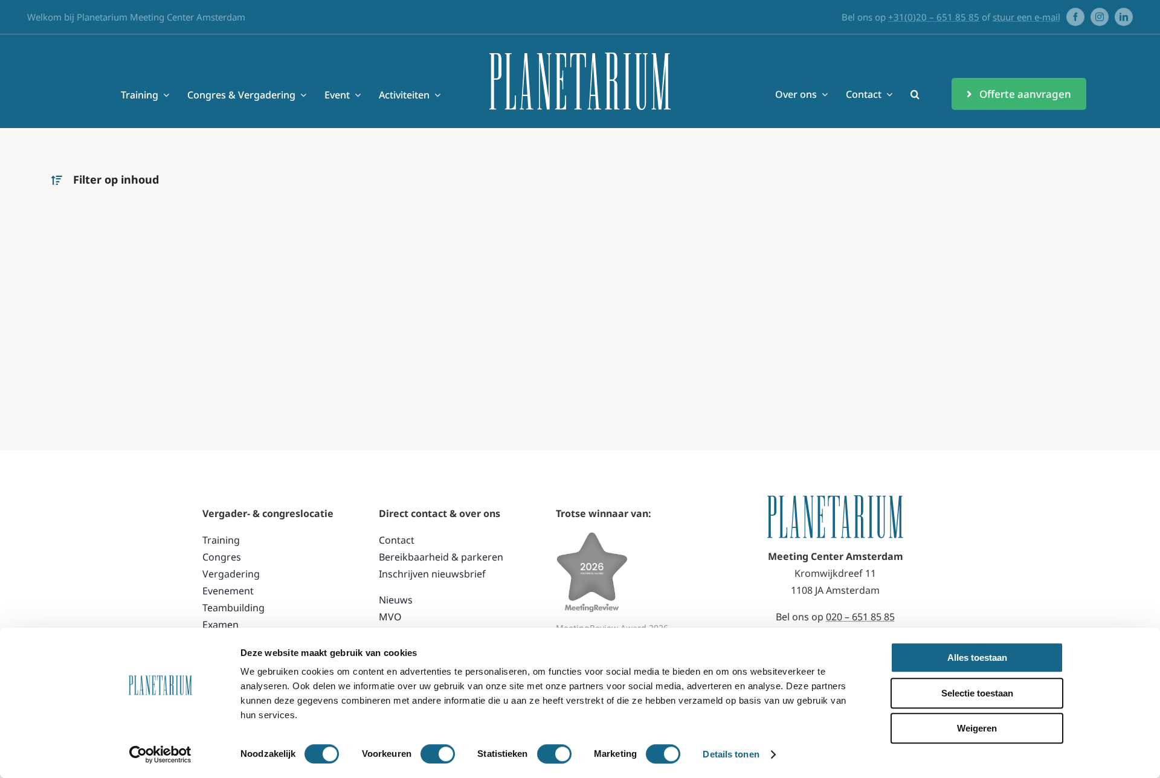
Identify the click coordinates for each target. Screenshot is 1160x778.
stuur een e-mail (1026, 17)
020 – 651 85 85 (860, 616)
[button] (915, 94)
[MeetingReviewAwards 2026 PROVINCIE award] (592, 536)
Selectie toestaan (977, 693)
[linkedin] (1124, 17)
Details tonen (731, 754)
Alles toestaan (977, 657)
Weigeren (977, 728)
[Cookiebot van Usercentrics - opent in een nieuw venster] (160, 754)
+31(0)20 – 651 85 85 (933, 17)
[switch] (437, 754)
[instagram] (1100, 17)
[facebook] (1075, 17)
